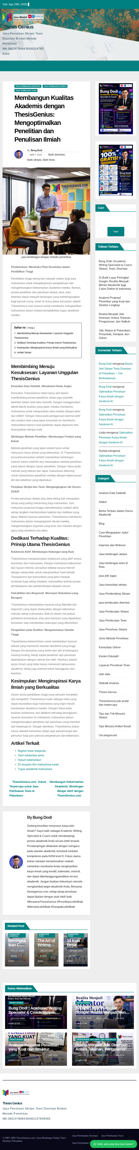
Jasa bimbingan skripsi (113, 554)
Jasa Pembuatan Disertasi (85, 1135)
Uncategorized (108, 735)
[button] (127, 65)
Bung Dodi (36, 150)
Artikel (103, 502)
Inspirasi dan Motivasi (112, 545)
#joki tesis (49, 159)
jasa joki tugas (108, 575)
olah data (104, 674)
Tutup (30, 327)
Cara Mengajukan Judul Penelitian (113, 534)
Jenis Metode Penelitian (114, 638)
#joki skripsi (34, 159)
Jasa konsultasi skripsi (113, 584)
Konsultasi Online (110, 647)
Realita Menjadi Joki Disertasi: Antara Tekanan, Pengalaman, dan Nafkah (115, 318)
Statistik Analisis (109, 683)
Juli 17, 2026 (18, 1055)
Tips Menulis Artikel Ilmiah (115, 726)
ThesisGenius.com (25, 1138)
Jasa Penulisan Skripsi (113, 629)
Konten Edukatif (108, 656)
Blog (102, 523)
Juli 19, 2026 (85, 1018)
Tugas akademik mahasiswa (35, 769)
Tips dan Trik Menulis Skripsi (112, 715)
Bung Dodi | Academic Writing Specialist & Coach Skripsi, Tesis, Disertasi (115, 265)
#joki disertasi (56, 154)
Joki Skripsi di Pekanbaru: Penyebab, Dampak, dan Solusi (115, 334)
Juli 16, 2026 (85, 1055)
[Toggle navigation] (133, 66)
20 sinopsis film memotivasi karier (38, 764)
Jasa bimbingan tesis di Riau (113, 565)
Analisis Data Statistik (112, 493)
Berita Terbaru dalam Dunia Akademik (116, 512)
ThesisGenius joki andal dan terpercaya (114, 703)
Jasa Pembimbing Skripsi (114, 593)
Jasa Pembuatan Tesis (25, 90)
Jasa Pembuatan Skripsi (55, 86)
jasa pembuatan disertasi (27, 86)
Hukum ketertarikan (29, 760)
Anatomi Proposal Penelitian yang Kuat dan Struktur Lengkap (114, 301)
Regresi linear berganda (32, 750)
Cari (101, 208)
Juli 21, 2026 (18, 1018)
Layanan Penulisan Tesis (114, 665)
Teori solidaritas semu (31, 755)
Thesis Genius (18, 27)
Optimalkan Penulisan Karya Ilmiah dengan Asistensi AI (112, 396)
